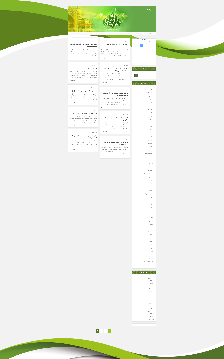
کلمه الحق (150, 265)
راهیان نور (150, 170)
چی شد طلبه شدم (148, 261)
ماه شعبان (150, 231)
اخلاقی (151, 99)
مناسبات (151, 238)
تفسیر (151, 133)
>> (140, 61)
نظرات (151, 283)
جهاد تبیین (150, 140)
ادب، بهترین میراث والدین (91, 69)
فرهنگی (151, 221)
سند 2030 (150, 197)
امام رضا (151, 106)
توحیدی (151, 136)
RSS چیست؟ (151, 320)
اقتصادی (151, 103)
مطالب (151, 280)
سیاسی (151, 201)
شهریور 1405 (143, 39)
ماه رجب (150, 228)
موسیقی (151, 244)
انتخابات (151, 120)
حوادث (151, 157)
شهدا (151, 211)
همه (152, 89)
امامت (151, 113)
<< (147, 61)
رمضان (151, 177)
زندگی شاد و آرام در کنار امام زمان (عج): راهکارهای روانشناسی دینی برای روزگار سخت (115, 70)
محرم (151, 234)
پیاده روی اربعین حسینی (147, 258)
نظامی (151, 251)
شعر (152, 207)
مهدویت (151, 241)
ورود (145, 34)
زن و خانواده (150, 190)
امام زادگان (150, 109)
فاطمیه (151, 217)
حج (152, 150)
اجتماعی (151, 96)
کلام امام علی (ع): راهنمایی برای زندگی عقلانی (85, 113)
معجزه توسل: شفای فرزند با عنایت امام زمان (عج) (84, 91)
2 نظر (103, 107)
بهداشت (151, 123)
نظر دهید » (104, 58)
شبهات (151, 204)
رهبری (151, 180)
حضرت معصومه (149, 153)
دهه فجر (151, 163)
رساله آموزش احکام (148, 174)
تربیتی (151, 126)
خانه (151, 34)
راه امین (151, 167)
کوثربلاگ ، (115, 356)
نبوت (151, 248)
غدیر (151, 214)
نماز (152, 255)
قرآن (151, 224)
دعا (152, 160)
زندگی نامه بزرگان (148, 194)
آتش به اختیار (149, 92)
